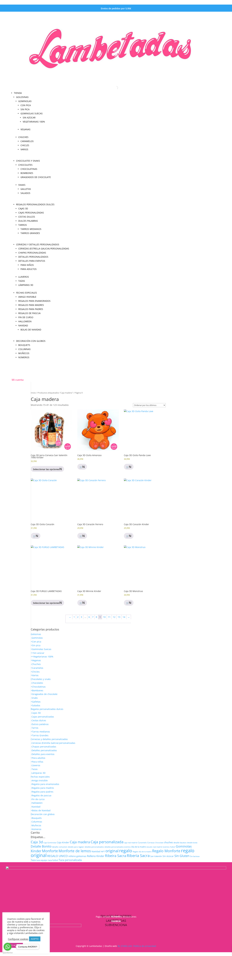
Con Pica (26, 105)
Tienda (18, 92)
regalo (125, 851)
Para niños (27, 264)
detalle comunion (59, 846)
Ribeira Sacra (115, 855)
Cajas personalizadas (31, 212)
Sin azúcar (29, 117)
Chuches (23, 137)
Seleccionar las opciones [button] (46, 469)
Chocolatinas (29, 168)
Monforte (50, 850)
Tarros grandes (30, 233)
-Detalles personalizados (44, 750)
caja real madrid (130, 842)
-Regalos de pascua (41, 795)
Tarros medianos (31, 228)
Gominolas (25, 101)
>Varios (35, 675)
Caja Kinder (63, 842)
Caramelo (142, 842)
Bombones (27, 173)
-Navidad (35, 806)
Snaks (21, 184)
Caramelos (27, 141)
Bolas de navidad (31, 329)
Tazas (21, 280)
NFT (103, 851)
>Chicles (35, 671)
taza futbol (53, 860)
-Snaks (34, 697)
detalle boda (192, 842)
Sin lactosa (194, 856)
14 (124, 616)
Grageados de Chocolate (36, 177)
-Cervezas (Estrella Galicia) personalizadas (53, 742)
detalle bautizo (179, 842)
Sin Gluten (181, 856)
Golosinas (22, 97)
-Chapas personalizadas (43, 746)
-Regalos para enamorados (45, 784)
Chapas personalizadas (32, 252)
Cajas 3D (23, 208)
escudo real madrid (154, 847)
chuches (168, 842)
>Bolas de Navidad (41, 810)
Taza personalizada (70, 860)
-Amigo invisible (39, 780)
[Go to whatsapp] (8, 947)
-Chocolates (37, 682)
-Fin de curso (38, 799)
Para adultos (29, 269)
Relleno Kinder (95, 856)
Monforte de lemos (75, 850)
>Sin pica (35, 645)
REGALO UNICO (57, 856)
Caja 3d (37, 841)
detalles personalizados (94, 847)
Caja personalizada (107, 841)
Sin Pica (25, 109)
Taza (33, 860)
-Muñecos (36, 825)
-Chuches (36, 664)
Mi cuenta (18, 380)
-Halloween (37, 802)
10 (104, 616)
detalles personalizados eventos (117, 847)
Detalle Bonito (41, 846)
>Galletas (36, 701)
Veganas (25, 129)
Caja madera (80, 841)
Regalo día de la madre (142, 851)
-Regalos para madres (42, 787)
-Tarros (34, 727)
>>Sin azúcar (37, 652)
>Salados (35, 705)
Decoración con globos (30, 340)
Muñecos (23, 353)
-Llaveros (35, 765)
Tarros (22, 224)
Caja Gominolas (49, 842)
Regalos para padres (30, 309)
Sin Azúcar (168, 856)
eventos (166, 847)
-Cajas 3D (36, 712)
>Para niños (37, 761)
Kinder (36, 851)
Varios (24, 149)
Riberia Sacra (138, 855)
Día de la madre (138, 846)
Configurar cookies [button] (18, 939)
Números (23, 357)
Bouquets (24, 345)
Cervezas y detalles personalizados (37, 244)
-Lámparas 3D (38, 772)
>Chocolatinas (38, 686)
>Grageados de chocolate (44, 694)
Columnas (24, 349)
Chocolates (25, 164)
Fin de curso (25, 317)
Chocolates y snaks (28, 160)
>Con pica (36, 641)
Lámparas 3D (25, 284)
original (112, 850)
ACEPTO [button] (35, 938)
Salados (25, 193)
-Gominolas (37, 637)
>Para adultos (38, 757)
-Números (36, 829)
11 (109, 616)
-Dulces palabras (40, 724)
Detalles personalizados (33, 256)
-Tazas (34, 769)
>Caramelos (37, 667)
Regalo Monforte (166, 850)
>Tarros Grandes (39, 735)
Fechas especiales (26, 292)
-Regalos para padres (42, 791)
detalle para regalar (76, 847)
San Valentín (156, 856)
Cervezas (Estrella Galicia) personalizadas (43, 248)
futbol (172, 847)
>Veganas (36, 660)
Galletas (26, 188)
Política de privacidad (144, 945)
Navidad (23, 325)
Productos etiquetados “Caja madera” (55, 392)
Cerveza (151, 842)
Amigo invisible (27, 296)
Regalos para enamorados (34, 300)
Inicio (33, 392)
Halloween (25, 321)
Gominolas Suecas (32, 113)
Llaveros (23, 276)
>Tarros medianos (40, 731)
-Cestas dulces (38, 720)
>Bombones (37, 690)
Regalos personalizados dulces (35, 204)
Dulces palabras (28, 220)
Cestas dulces (26, 216)
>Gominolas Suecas (41, 649)
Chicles (25, 145)
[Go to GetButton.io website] (8, 953)
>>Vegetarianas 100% (42, 656)
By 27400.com (125, 945)
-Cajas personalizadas (42, 716)
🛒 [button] (81, 467)
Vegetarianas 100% (34, 121)
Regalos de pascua (29, 313)
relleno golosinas (77, 856)
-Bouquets (36, 817)
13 (119, 616)
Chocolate (159, 842)
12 (114, 616)
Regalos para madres (31, 304)
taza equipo (41, 860)
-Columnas (36, 821)
